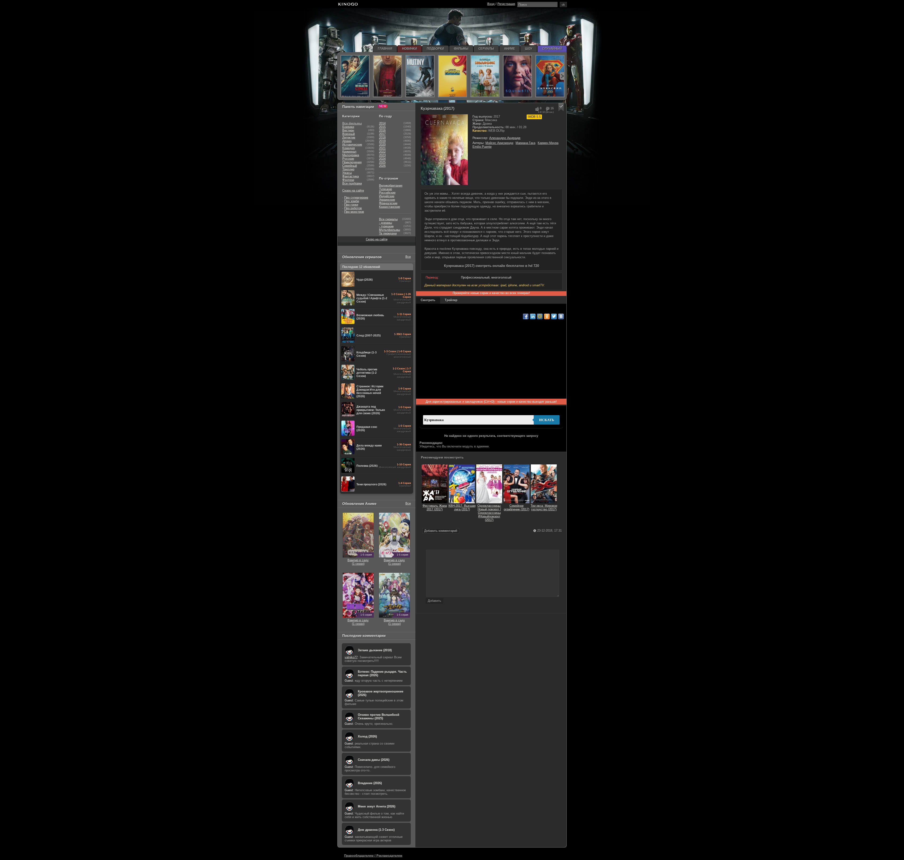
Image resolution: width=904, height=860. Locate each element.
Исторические (352, 144)
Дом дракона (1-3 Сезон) (376, 829)
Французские (388, 203)
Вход (491, 4)
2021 (382, 148)
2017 (382, 134)
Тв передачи (388, 233)
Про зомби (351, 201)
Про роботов (353, 208)
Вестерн (348, 130)
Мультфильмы (389, 230)
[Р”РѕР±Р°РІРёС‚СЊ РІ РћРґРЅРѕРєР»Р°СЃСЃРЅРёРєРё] (547, 316)
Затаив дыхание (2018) (375, 650)
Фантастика (350, 176)
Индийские (386, 196)
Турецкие (385, 189)
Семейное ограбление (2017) (516, 507)
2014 (382, 123)
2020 (382, 144)
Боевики (348, 127)
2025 (382, 162)
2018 (382, 137)
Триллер (348, 169)
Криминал (349, 151)
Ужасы (347, 173)
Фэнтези (348, 180)
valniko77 (351, 657)
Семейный (349, 166)
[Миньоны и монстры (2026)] (452, 76)
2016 (382, 130)
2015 (382, 127)
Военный (348, 134)
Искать (546, 420)
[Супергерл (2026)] (550, 76)
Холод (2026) (367, 736)
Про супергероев (356, 197)
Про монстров (354, 211)
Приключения (352, 162)
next (562, 76)
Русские (348, 158)
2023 (382, 155)
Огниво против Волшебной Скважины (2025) (378, 716)
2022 (382, 151)
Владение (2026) (370, 783)
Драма (346, 141)
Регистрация (506, 4)
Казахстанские (389, 207)
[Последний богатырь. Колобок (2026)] (485, 76)
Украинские (387, 199)
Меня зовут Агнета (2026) (376, 806)
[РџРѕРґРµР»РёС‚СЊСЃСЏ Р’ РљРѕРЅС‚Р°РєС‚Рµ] (561, 316)
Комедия (348, 148)
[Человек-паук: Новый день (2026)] (387, 76)
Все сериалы (388, 219)
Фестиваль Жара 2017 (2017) (435, 507)
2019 (382, 141)
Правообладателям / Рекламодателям (373, 855)
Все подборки (352, 183)
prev (342, 76)
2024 (382, 158)
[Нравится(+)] (536, 108)
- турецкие (386, 226)
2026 (382, 166)
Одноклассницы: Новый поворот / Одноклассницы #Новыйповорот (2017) (489, 513)
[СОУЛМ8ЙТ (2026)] (517, 76)
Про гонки (351, 204)
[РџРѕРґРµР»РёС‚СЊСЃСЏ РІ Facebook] (526, 316)
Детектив (348, 137)
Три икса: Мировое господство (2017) (544, 507)
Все (408, 256)
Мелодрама (350, 155)
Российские (387, 192)
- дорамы (385, 223)
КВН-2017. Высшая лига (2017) (462, 507)
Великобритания (390, 185)
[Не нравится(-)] (547, 108)
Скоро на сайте (353, 190)
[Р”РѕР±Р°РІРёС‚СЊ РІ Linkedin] (533, 316)
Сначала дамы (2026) (373, 760)
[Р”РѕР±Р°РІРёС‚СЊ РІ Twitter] (554, 316)
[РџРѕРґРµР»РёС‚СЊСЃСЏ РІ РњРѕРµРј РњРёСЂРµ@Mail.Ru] (540, 316)
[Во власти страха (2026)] (355, 76)
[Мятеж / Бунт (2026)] (420, 76)
